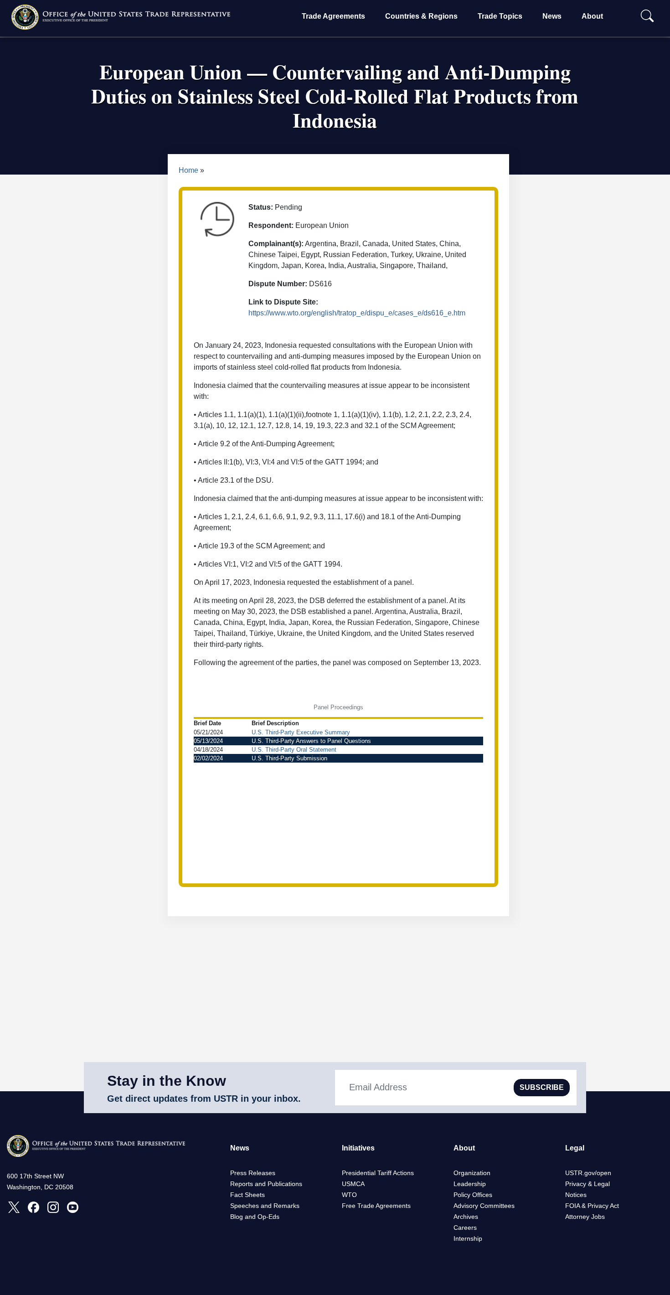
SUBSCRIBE (542, 1087)
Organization (472, 1172)
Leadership (470, 1183)
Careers (465, 1227)
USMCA (353, 1183)
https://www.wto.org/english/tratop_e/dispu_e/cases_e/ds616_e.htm (356, 313)
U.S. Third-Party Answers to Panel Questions (311, 741)
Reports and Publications (266, 1183)
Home (188, 170)
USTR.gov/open (588, 1172)
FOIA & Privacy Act (592, 1205)
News (552, 16)
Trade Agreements (333, 16)
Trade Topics (500, 16)
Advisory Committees (484, 1205)
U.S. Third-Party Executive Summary (301, 732)
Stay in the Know (166, 1081)
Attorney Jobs (585, 1216)
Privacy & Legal (587, 1183)
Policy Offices (473, 1194)
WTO (349, 1194)
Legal (574, 1148)
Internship (468, 1238)
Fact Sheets (247, 1194)
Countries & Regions (421, 16)
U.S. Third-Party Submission (289, 758)
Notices (576, 1194)
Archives (466, 1216)
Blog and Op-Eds (254, 1216)
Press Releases (252, 1172)
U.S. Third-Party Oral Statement (294, 749)
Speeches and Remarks (264, 1205)
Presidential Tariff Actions (378, 1172)
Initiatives (358, 1148)
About (592, 16)
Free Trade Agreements (376, 1205)
